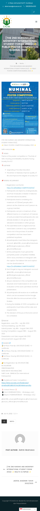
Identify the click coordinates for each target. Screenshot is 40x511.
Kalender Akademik (18, 12)
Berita (12, 421)
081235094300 (31, 6)
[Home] (17, 63)
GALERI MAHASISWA (15, 12)
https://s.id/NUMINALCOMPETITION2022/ (20, 188)
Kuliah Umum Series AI (24, 12)
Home (5, 12)
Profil (8, 12)
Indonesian (26, 509)
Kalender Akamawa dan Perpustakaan (21, 12)
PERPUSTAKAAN (12, 12)
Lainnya (30, 12)
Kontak (27, 12)
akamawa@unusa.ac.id (13, 6)
